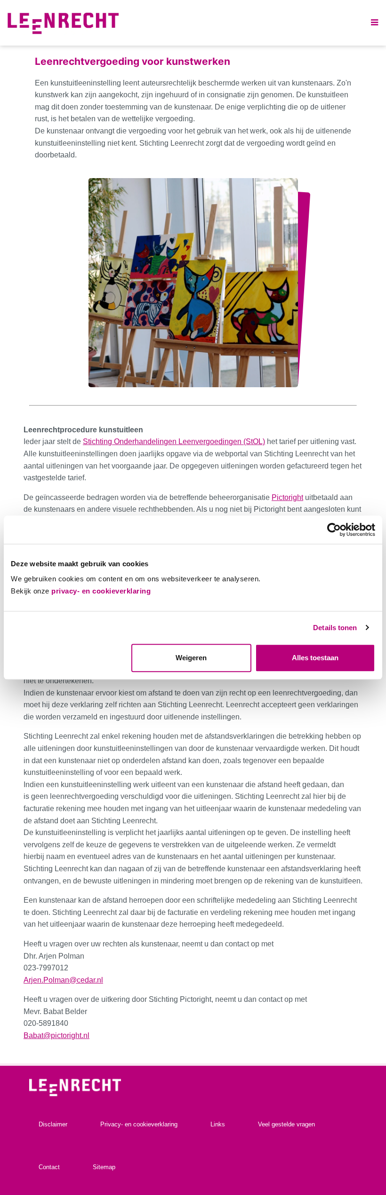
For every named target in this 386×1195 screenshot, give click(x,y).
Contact (49, 1167)
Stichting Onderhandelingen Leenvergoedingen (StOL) (174, 441)
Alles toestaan (315, 658)
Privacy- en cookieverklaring (138, 1124)
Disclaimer (53, 1124)
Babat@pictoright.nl (56, 1035)
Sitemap (104, 1167)
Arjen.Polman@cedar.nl (63, 980)
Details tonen (335, 628)
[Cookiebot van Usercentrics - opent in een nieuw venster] (334, 530)
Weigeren (191, 658)
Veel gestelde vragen (286, 1124)
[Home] (63, 23)
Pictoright (287, 497)
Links (217, 1124)
